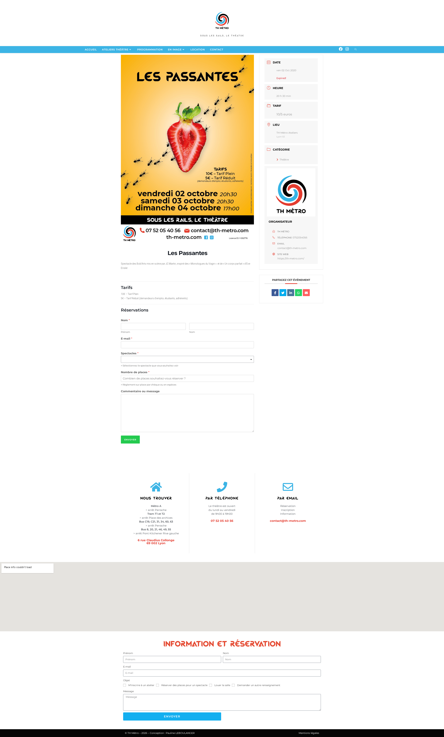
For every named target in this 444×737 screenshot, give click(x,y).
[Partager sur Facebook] (275, 292)
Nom (125, 320)
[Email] (306, 292)
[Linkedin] (290, 292)
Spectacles (129, 353)
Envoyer (130, 439)
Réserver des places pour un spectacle (184, 685)
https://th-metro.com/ (291, 258)
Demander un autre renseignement (258, 685)
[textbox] (186, 359)
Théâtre (284, 159)
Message (128, 691)
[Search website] (355, 49)
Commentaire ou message (140, 391)
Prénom (125, 332)
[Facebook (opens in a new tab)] (341, 49)
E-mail (126, 338)
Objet (126, 680)
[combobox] (187, 359)
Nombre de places (135, 372)
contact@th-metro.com (292, 248)
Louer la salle (222, 685)
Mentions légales (309, 733)
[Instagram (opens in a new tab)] (347, 49)
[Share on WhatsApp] (298, 292)
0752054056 (300, 237)
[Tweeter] (282, 292)
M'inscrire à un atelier (141, 685)
